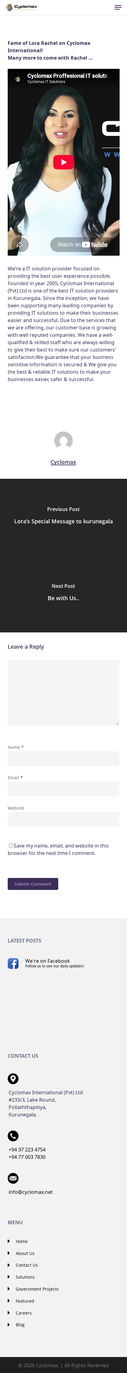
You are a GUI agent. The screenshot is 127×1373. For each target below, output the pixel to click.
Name (16, 747)
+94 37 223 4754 (27, 1149)
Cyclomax (63, 462)
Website (16, 808)
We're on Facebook (54, 963)
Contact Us (26, 1265)
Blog (19, 1325)
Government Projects (36, 1289)
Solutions (24, 1277)
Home (21, 1241)
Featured (24, 1301)
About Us (24, 1253)
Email (15, 778)
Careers (23, 1313)
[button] (118, 7)
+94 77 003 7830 (27, 1157)
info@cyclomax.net (31, 1192)
